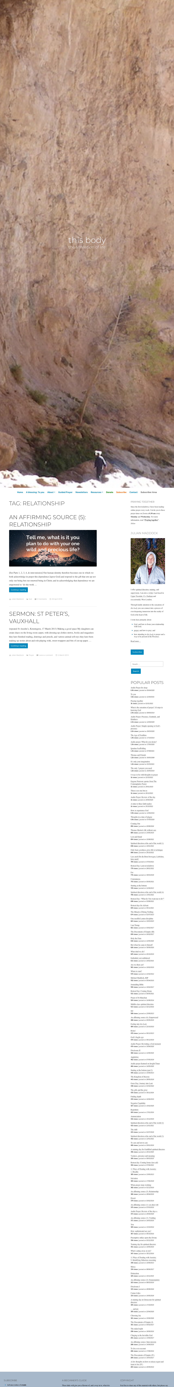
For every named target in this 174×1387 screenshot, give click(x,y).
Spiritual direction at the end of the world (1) (147, 843)
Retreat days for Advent (139, 905)
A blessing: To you (35, 492)
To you (133, 694)
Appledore (135, 1057)
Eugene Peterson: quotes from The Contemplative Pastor (143, 782)
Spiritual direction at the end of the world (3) (147, 1136)
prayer (136, 630)
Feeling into (139, 1024)
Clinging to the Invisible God (141, 1335)
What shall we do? (138, 951)
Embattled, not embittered (140, 958)
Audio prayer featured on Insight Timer (145, 1063)
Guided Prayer (65, 492)
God (30, 599)
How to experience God (139, 810)
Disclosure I (135, 1286)
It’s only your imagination (140, 761)
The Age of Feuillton (138, 735)
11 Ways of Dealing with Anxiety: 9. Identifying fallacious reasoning (143, 1258)
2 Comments (42, 599)
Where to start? (136, 971)
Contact (133, 492)
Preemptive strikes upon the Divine (144, 1237)
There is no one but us (139, 790)
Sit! (132, 1011)
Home (20, 492)
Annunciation (136, 1116)
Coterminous (135, 879)
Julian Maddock (17, 599)
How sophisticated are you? (141, 1231)
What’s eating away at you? (141, 1250)
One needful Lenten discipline (142, 918)
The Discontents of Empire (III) (142, 931)
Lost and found (136, 836)
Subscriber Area (149, 492)
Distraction (135, 1273)
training (152, 589)
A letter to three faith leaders (141, 803)
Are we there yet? (137, 964)
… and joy (134, 1309)
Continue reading (19, 590)
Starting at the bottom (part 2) (142, 1070)
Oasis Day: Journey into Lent (142, 1083)
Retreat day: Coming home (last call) (144, 1162)
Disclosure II (135, 1050)
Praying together (137, 701)
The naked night (137, 1328)
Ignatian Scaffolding (138, 748)
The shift (134, 1129)
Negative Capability (138, 1103)
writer (151, 593)
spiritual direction (142, 589)
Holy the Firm (136, 938)
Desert (133, 1198)
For (132, 872)
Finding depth (136, 1096)
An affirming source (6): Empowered (144, 1017)
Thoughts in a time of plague (141, 817)
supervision (135, 593)
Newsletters (82, 492)
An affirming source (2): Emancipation (145, 1280)
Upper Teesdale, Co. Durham (142, 596)
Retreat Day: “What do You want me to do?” (147, 898)
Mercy (133, 1266)
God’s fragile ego (137, 1037)
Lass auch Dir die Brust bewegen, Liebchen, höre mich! (147, 857)
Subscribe (121, 492)
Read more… (136, 641)
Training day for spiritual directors (143, 1244)
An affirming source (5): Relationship (144, 1191)
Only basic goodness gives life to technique (147, 850)
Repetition (134, 1109)
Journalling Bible (137, 984)
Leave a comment (46, 655)
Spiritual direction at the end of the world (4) (147, 892)
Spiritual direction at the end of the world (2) (147, 1123)
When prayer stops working (141, 1185)
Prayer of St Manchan (139, 997)
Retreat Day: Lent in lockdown (142, 865)
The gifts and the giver (139, 1090)
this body (87, 240)
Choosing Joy (136, 1315)
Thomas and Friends (138, 755)
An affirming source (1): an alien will (144, 1204)
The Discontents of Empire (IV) (142, 1355)
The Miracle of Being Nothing (142, 912)
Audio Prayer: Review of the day (143, 797)
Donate (109, 492)
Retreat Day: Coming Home (141, 991)
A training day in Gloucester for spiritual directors (146, 1300)
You (132, 1224)
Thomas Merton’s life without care (143, 830)
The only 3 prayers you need (141, 768)
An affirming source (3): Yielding (143, 1218)
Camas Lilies (135, 1293)
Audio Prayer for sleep (139, 687)
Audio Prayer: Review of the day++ (144, 1211)
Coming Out (135, 823)
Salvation (134, 1178)
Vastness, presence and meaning (143, 1156)
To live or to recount (138, 1348)
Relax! (133, 1030)
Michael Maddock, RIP (139, 978)
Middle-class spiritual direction (142, 1004)
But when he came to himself (141, 945)
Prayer (31, 655)
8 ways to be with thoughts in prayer (144, 774)
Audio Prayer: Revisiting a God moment (146, 1044)
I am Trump (135, 925)
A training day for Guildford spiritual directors (148, 1149)
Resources (96, 492)
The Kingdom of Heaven (140, 1076)
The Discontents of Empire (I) (142, 1322)
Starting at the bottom (139, 885)
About (50, 492)
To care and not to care (139, 1142)
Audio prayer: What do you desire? (144, 741)
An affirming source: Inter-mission (143, 1342)
